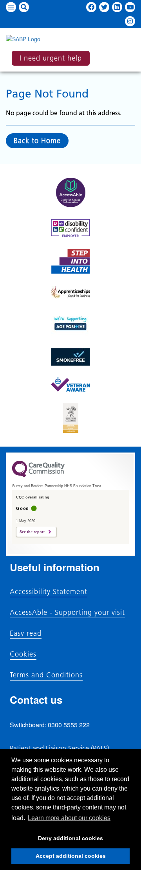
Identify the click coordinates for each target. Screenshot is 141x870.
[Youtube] (130, 7)
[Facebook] (91, 7)
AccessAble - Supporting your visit (67, 612)
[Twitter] (104, 7)
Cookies (23, 654)
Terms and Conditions (46, 675)
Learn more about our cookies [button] (69, 818)
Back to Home (37, 140)
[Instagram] (130, 21)
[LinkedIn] (117, 7)
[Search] (24, 7)
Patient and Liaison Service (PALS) (59, 748)
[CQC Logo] (38, 475)
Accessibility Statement (48, 591)
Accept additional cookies (58, 858)
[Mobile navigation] (11, 7)
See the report (32, 532)
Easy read (26, 633)
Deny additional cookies (57, 840)
